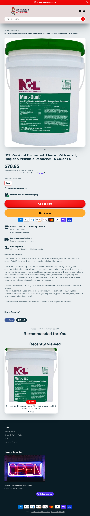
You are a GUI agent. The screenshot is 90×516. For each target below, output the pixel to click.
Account (80, 11)
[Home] (20, 11)
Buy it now (45, 213)
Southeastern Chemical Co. (41, 512)
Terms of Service (10, 442)
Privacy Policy (9, 431)
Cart (84, 11)
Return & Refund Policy (13, 435)
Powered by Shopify (58, 512)
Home (6, 31)
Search (7, 438)
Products (14, 31)
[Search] (83, 19)
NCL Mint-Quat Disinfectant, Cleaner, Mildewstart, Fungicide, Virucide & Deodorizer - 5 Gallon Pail (31, 381)
